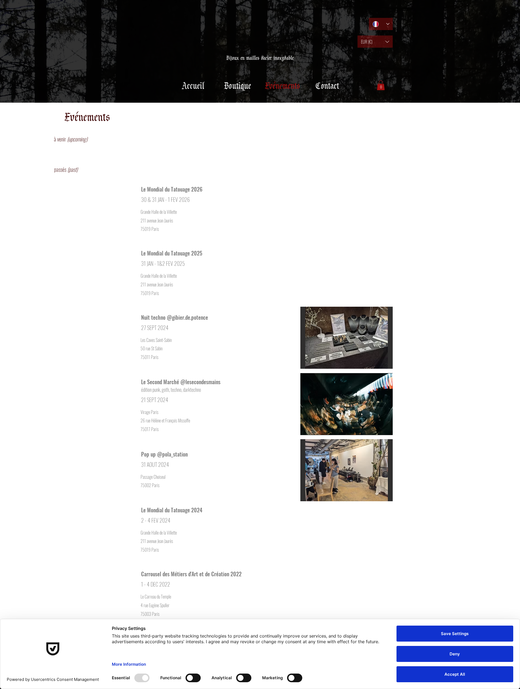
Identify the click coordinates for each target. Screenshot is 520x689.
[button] (375, 41)
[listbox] (375, 41)
